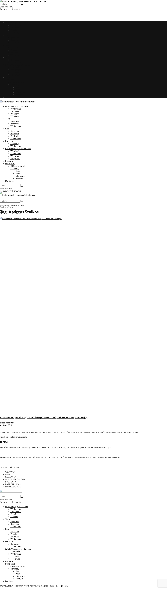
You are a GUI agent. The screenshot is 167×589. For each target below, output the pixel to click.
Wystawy (14, 72)
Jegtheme (63, 585)
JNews (10, 585)
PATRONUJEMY (13, 484)
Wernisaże (15, 67)
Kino (7, 45)
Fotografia (15, 74)
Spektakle (14, 37)
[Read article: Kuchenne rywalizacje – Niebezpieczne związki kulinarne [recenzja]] (83, 315)
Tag (7, 205)
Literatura (20, 92)
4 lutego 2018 (6, 425)
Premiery (14, 30)
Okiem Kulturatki (18, 82)
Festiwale (14, 52)
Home (3, 205)
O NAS (8, 474)
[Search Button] (22, 4)
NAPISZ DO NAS (13, 486)
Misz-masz (10, 79)
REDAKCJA (10, 476)
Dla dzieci (9, 97)
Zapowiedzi (15, 27)
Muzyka (9, 57)
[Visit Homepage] (23, 1)
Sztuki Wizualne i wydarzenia (18, 64)
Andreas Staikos (17, 205)
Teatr (7, 35)
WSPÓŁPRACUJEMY (15, 479)
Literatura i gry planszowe (16, 22)
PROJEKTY (10, 481)
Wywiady (14, 32)
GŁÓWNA (10, 471)
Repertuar (14, 40)
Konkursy (14, 84)
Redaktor (9, 422)
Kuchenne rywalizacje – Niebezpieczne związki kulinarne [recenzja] (44, 417)
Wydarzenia (15, 25)
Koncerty (14, 59)
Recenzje (9, 77)
